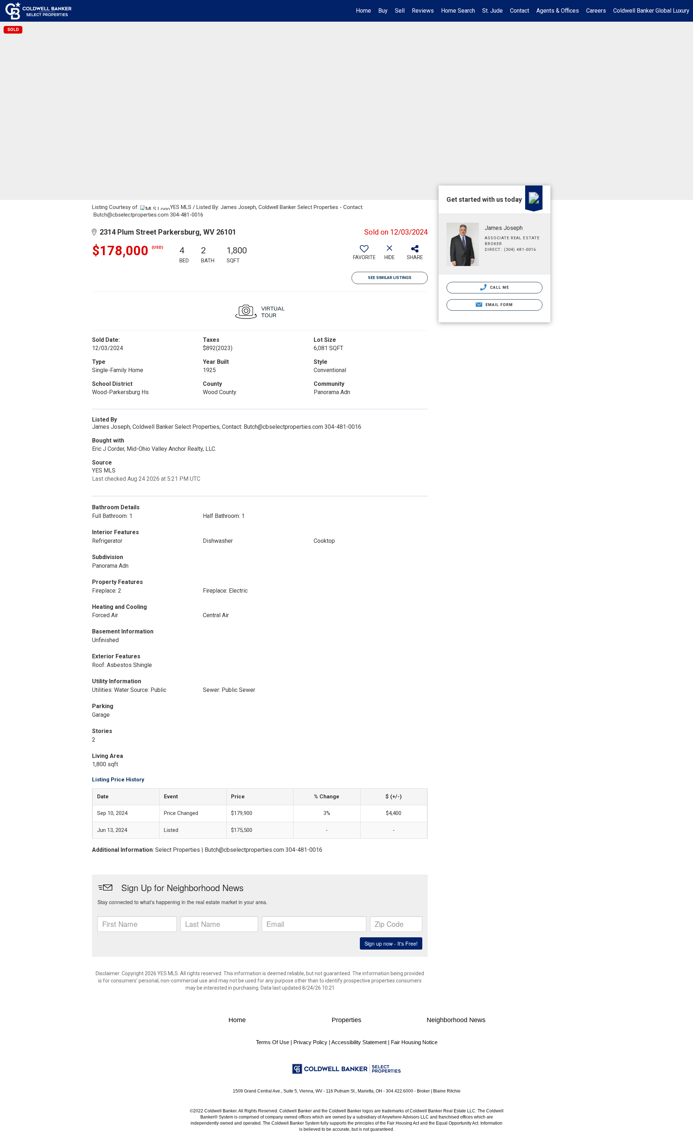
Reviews (423, 10)
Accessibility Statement (359, 1042)
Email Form (498, 304)
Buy (383, 10)
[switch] (364, 255)
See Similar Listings (389, 277)
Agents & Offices (557, 10)
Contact (519, 10)
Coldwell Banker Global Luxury (651, 10)
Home (363, 10)
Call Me (498, 287)
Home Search (458, 10)
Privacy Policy (310, 1042)
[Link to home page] (42, 11)
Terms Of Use (272, 1042)
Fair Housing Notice (414, 1042)
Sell (400, 10)
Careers (596, 10)
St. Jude (492, 10)
